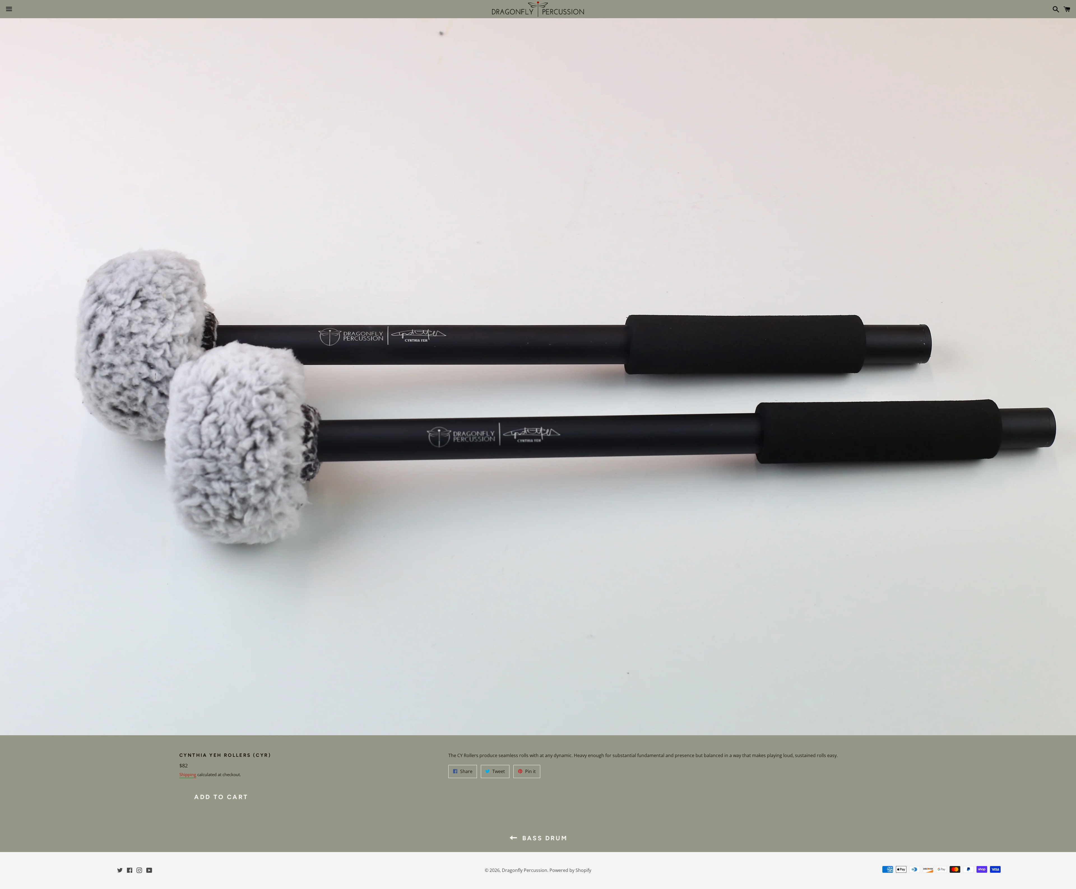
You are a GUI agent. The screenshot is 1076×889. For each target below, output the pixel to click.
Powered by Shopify (570, 870)
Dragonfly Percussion (524, 870)
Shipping (187, 774)
